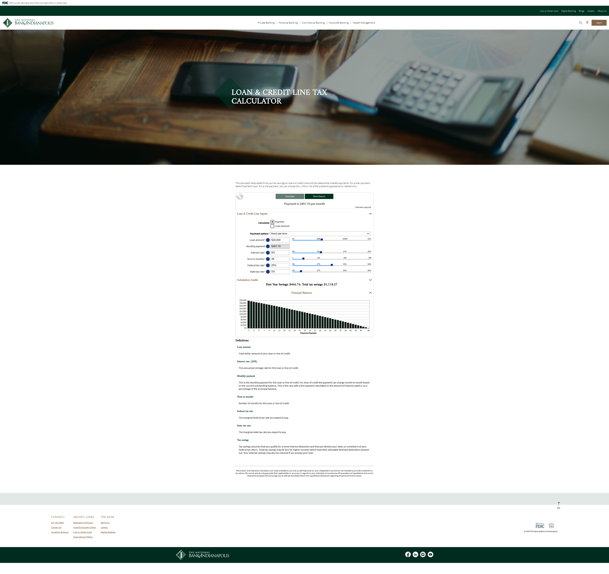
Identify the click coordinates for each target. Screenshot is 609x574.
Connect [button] (58, 517)
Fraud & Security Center (84, 527)
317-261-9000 (57, 522)
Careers (591, 10)
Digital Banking (568, 10)
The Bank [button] (107, 517)
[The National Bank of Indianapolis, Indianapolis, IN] (27, 23)
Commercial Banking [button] (313, 22)
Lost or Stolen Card (549, 10)
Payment (279, 221)
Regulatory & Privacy (83, 522)
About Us (602, 10)
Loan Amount (282, 226)
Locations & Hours (60, 532)
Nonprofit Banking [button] (339, 22)
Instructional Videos (83, 537)
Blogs (581, 10)
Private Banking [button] (266, 22)
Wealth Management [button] (364, 22)
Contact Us (56, 527)
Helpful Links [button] (83, 517)
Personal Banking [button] (288, 22)
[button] (304, 214)
